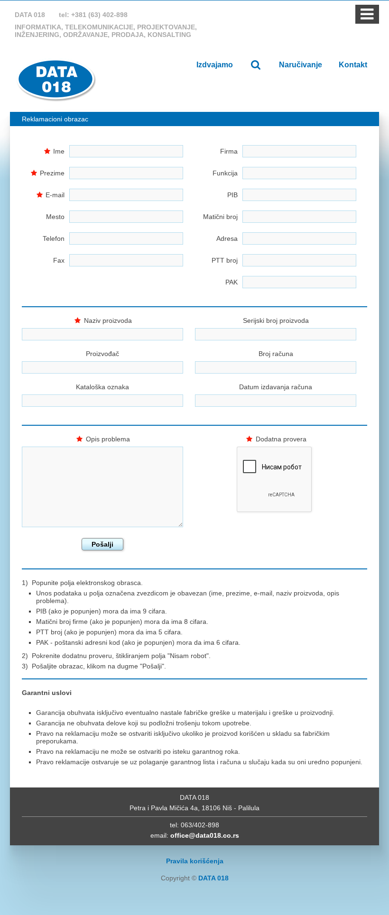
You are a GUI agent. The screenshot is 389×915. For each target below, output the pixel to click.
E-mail (55, 195)
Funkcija (225, 173)
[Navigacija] (367, 17)
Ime (59, 151)
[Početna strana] (56, 79)
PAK (231, 282)
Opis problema (108, 439)
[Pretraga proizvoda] (256, 65)
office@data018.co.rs (204, 835)
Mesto (55, 216)
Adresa (227, 238)
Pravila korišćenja (194, 861)
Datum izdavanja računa (275, 387)
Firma (229, 151)
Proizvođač (102, 353)
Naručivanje (300, 65)
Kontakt (353, 65)
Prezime (52, 173)
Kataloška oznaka (102, 387)
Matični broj (220, 216)
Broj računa (276, 353)
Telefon (54, 238)
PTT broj (225, 260)
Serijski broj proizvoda (276, 320)
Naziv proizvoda (108, 320)
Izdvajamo (214, 65)
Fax (59, 260)
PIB (232, 195)
